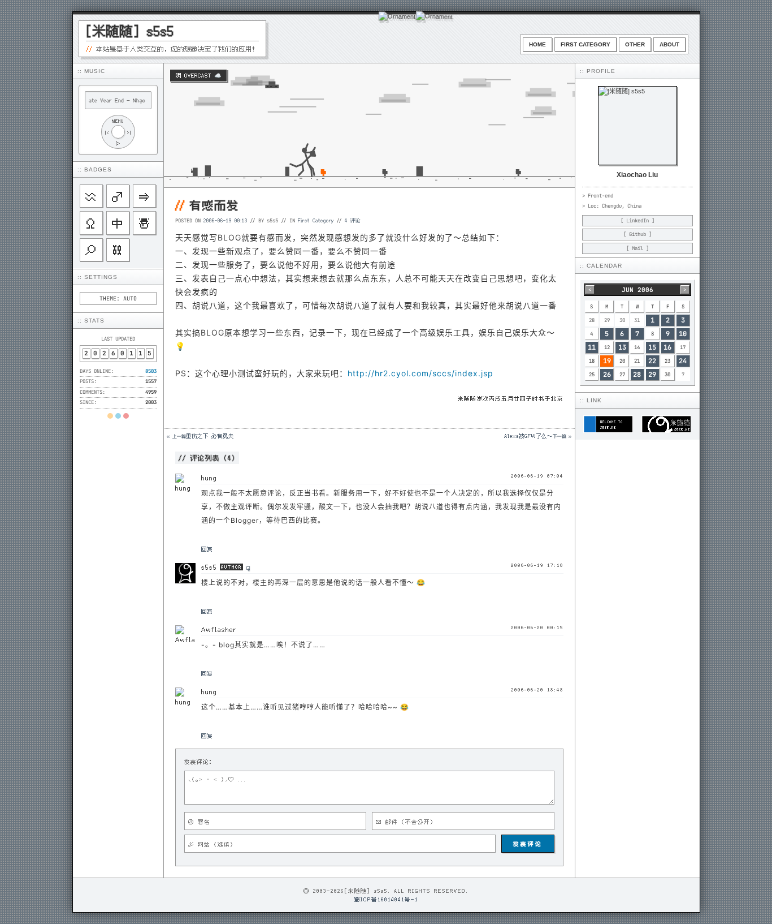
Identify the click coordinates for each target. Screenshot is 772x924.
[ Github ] (637, 234)
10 (683, 333)
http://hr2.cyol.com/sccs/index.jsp (420, 373)
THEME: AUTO (118, 298)
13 (622, 347)
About (669, 44)
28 (637, 374)
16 (667, 347)
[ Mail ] (637, 248)
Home (537, 44)
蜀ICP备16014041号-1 (386, 899)
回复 (206, 548)
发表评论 (528, 843)
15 (652, 347)
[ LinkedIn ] (637, 220)
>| (129, 132)
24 (683, 361)
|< (107, 132)
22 (652, 361)
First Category (585, 44)
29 (652, 374)
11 (592, 347)
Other (635, 44)
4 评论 (353, 220)
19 (607, 361)
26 (607, 374)
